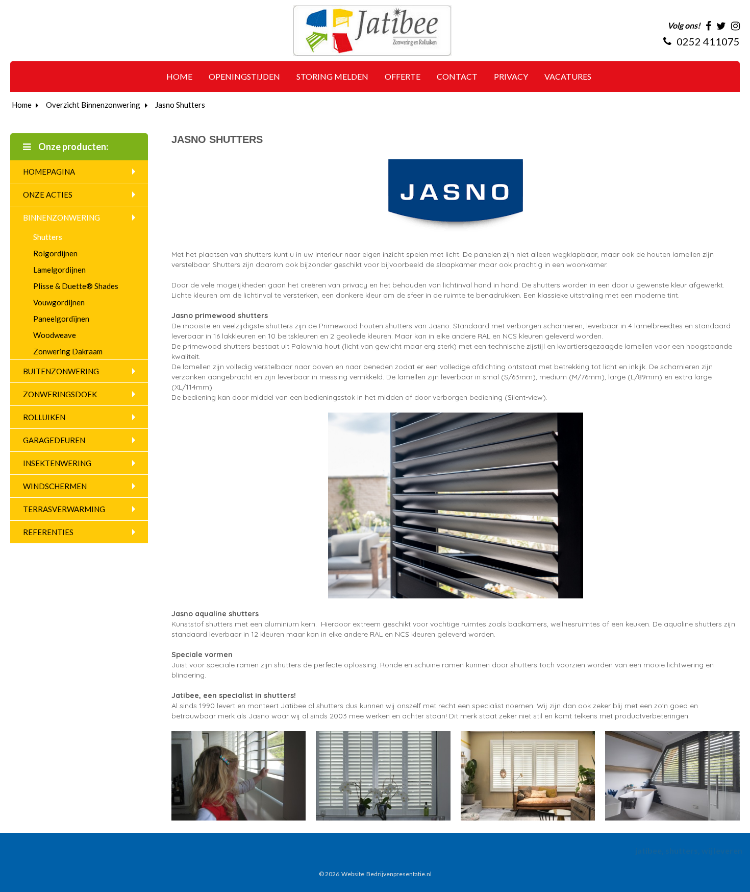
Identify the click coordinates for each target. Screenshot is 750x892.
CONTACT (457, 76)
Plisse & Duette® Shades (75, 286)
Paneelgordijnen (61, 318)
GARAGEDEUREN (54, 440)
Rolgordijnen (55, 253)
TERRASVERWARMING (64, 509)
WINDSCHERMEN (55, 486)
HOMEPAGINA (49, 171)
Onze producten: (72, 146)
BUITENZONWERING (61, 371)
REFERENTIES (48, 532)
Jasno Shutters (180, 104)
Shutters (47, 237)
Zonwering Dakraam (68, 351)
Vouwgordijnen (59, 302)
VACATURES (567, 76)
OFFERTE (402, 76)
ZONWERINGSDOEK (60, 394)
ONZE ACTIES (47, 194)
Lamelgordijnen (59, 269)
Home (22, 104)
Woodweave (54, 335)
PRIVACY (511, 76)
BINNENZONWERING (61, 217)
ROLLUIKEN (44, 417)
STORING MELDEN (332, 76)
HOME (179, 76)
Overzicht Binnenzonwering (93, 104)
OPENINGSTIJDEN (244, 76)
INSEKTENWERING (57, 463)
